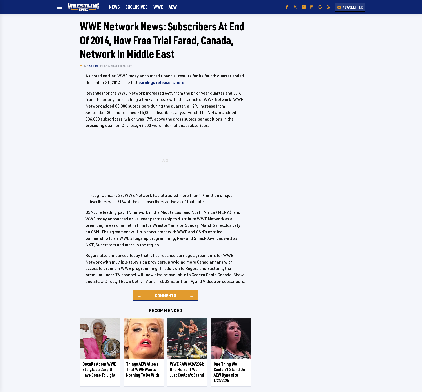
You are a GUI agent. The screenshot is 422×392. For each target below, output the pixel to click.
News (114, 7)
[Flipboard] (312, 7)
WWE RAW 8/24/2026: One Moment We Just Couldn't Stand (187, 369)
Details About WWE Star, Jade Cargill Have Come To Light (99, 369)
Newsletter (352, 7)
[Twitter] (295, 7)
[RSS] (329, 7)
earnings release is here (161, 82)
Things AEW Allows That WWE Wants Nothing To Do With (142, 369)
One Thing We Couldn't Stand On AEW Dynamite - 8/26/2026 (229, 372)
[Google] (320, 7)
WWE (158, 7)
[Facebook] (287, 7)
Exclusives (137, 7)
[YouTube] (304, 7)
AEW (173, 7)
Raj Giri (92, 66)
